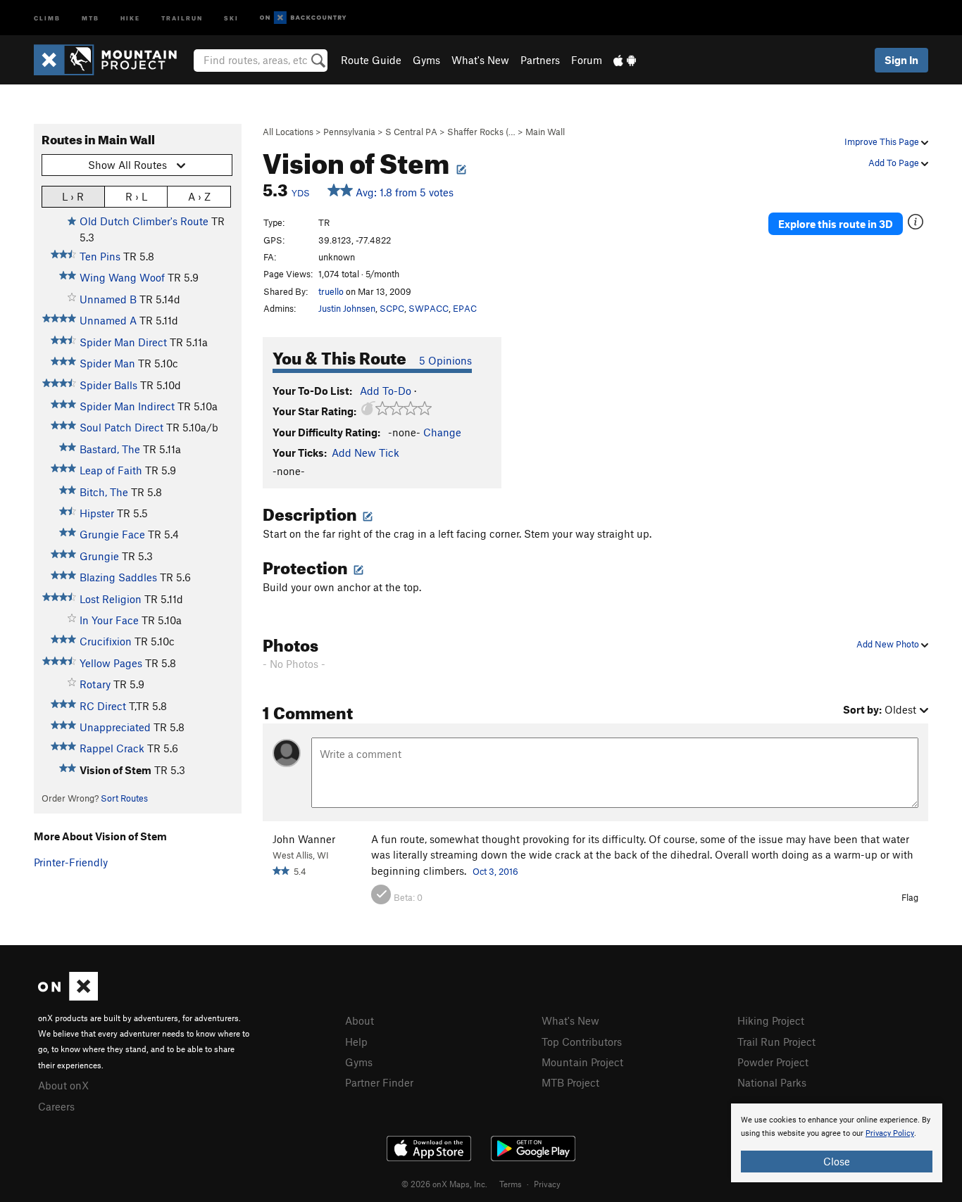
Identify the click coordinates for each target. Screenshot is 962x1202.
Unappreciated (115, 727)
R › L (136, 196)
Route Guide (371, 59)
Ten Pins (100, 256)
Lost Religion (111, 599)
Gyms (426, 59)
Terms (510, 1184)
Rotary (95, 684)
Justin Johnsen (346, 308)
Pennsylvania (349, 131)
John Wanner (304, 839)
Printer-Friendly (71, 862)
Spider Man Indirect (127, 406)
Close (836, 1161)
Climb (47, 17)
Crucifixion (106, 641)
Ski (231, 17)
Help (356, 1041)
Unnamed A (108, 320)
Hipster (97, 513)
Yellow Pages (111, 663)
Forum (586, 59)
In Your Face (109, 620)
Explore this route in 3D (835, 223)
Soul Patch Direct (121, 427)
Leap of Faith (111, 470)
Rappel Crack (112, 748)
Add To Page (894, 162)
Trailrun (182, 17)
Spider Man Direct (123, 342)
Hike (130, 17)
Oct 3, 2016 (495, 871)
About (359, 1020)
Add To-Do (385, 390)
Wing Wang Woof (122, 277)
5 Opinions (445, 360)
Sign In (901, 59)
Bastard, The (110, 449)
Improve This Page (882, 141)
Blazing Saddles (118, 577)
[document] (836, 1142)
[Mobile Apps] (624, 59)
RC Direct (103, 706)
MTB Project (570, 1082)
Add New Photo (888, 644)
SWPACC (428, 308)
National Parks (771, 1082)
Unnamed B (108, 299)
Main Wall (545, 131)
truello (331, 291)
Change (442, 432)
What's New (480, 59)
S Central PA (411, 131)
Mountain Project (582, 1062)
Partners (540, 59)
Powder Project (772, 1062)
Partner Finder (379, 1082)
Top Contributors (582, 1041)
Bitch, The (104, 492)
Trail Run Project (776, 1041)
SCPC (392, 308)
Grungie (99, 556)
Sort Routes (124, 798)
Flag (909, 897)
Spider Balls (108, 385)
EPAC (465, 308)
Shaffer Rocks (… (481, 131)
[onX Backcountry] (303, 18)
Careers (56, 1106)
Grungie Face (112, 534)
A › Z (199, 196)
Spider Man (107, 363)
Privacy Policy (890, 1133)
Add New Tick (365, 452)
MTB (90, 17)
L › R (73, 196)
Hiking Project (770, 1020)
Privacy (547, 1184)
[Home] (112, 59)
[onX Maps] (68, 996)
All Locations (288, 131)
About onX (63, 1085)
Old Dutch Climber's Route (144, 221)
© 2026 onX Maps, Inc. (444, 1184)
